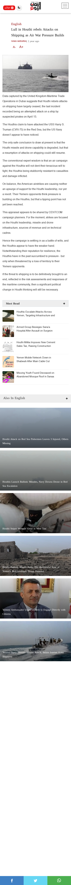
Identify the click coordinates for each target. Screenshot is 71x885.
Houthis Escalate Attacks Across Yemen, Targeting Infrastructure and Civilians (36, 315)
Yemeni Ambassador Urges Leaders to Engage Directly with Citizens (34, 612)
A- (14, 47)
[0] (12, 880)
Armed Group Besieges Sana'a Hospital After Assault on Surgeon (35, 329)
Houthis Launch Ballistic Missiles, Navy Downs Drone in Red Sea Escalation (35, 484)
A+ (21, 47)
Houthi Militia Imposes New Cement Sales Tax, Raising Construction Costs (36, 346)
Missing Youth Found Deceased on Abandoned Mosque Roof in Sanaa (35, 375)
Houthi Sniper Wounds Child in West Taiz (24, 529)
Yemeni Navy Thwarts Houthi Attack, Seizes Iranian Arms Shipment (33, 654)
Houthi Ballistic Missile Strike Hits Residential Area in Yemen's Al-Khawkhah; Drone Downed (30, 569)
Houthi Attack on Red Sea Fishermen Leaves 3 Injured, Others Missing (35, 441)
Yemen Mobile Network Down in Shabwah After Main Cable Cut (34, 359)
